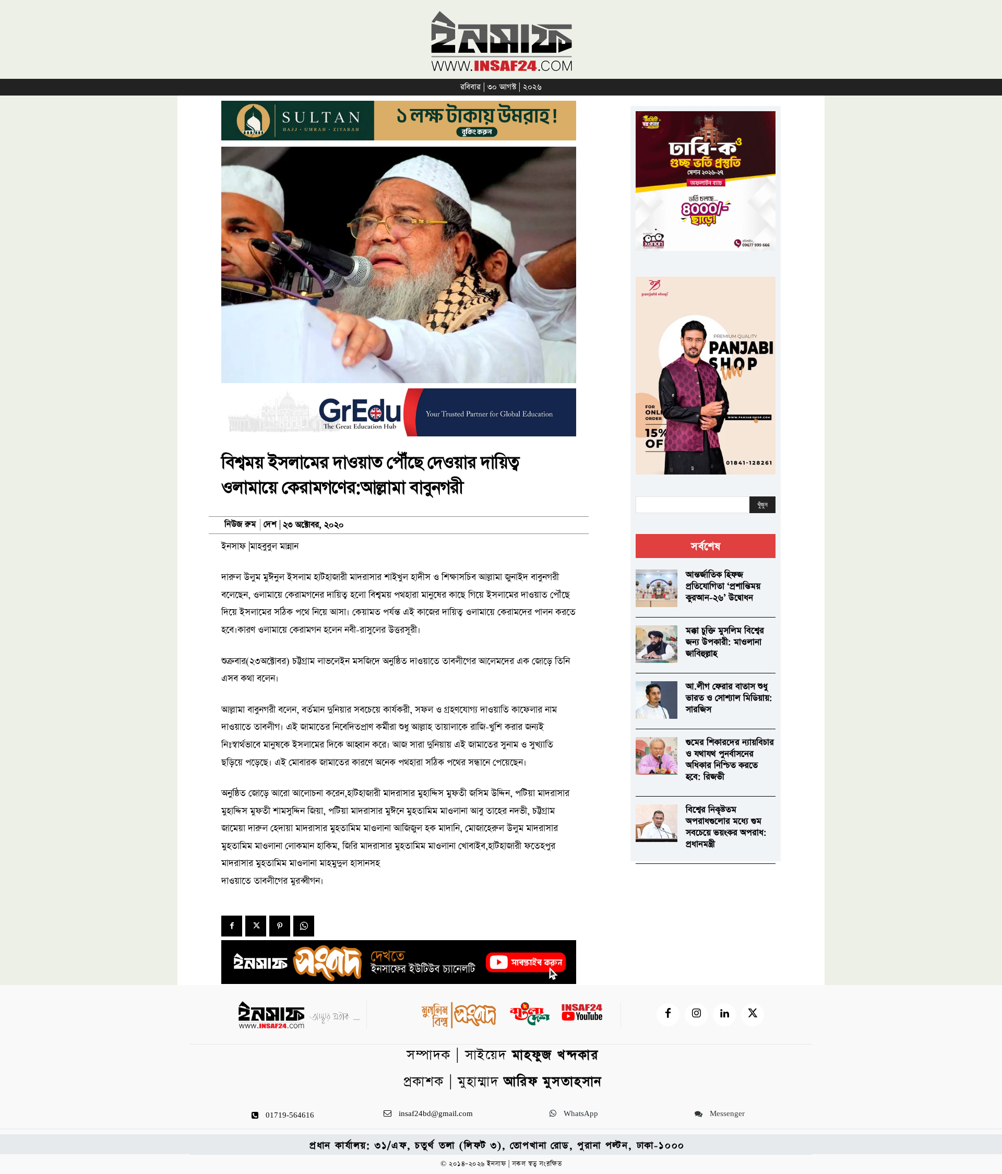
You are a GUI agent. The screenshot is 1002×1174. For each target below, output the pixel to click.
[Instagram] (696, 1014)
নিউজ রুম (240, 524)
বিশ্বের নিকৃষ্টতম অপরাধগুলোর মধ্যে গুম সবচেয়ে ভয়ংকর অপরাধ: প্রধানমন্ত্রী (726, 827)
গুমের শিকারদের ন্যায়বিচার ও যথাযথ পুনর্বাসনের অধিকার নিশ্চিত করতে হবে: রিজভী (730, 760)
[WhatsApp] (303, 926)
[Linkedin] (724, 1014)
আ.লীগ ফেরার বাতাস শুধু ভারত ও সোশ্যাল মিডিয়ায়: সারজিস (729, 698)
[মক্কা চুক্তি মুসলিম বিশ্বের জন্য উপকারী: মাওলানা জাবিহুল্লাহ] (656, 644)
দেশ (270, 525)
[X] (255, 926)
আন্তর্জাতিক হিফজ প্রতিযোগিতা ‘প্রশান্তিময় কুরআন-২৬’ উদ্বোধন (723, 586)
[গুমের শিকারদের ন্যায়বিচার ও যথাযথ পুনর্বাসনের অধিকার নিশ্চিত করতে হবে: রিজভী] (656, 756)
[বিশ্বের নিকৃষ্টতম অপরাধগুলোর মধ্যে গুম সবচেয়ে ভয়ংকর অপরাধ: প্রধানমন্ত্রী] (656, 823)
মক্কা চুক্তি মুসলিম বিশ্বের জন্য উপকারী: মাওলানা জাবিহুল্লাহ (725, 642)
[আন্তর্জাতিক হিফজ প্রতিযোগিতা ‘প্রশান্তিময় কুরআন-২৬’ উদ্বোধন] (656, 588)
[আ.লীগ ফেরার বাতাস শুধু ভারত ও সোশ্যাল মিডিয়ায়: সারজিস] (656, 700)
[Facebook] (231, 926)
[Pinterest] (279, 926)
